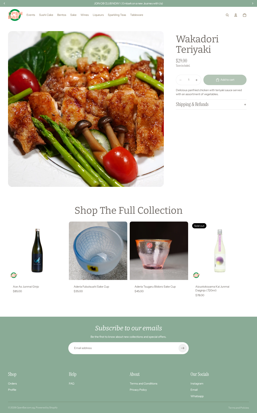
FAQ (71, 383)
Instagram (197, 383)
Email (194, 390)
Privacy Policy (138, 390)
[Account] (235, 15)
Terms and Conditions (143, 383)
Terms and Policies (238, 407)
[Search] (227, 15)
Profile (12, 390)
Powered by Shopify (46, 407)
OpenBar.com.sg (26, 407)
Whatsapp (197, 396)
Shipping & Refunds (192, 104)
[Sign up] (182, 348)
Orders (12, 383)
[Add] (60, 273)
